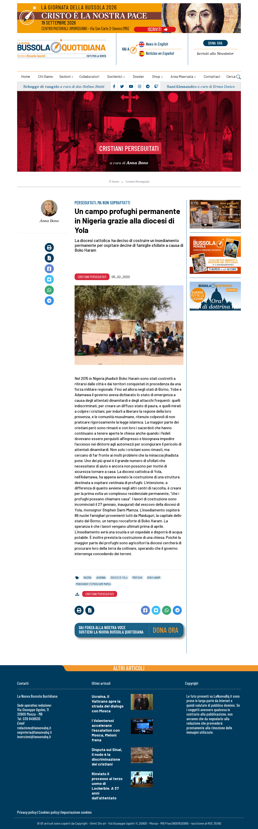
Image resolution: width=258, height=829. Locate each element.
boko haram (153, 577)
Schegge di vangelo (41, 86)
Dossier (138, 76)
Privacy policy (26, 812)
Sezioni (65, 76)
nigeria (87, 577)
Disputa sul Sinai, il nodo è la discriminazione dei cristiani (107, 756)
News (157, 43)
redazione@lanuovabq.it (34, 727)
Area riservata (182, 76)
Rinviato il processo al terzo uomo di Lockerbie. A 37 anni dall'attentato (107, 785)
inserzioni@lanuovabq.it (34, 736)
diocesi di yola (119, 577)
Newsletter (215, 53)
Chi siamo (45, 76)
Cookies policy (49, 812)
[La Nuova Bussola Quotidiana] (62, 48)
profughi (137, 577)
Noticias (160, 53)
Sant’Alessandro (182, 86)
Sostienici (114, 76)
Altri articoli (129, 667)
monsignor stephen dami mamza (93, 584)
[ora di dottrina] (215, 296)
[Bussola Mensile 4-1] (215, 214)
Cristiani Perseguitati (129, 148)
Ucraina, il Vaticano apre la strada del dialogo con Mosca (108, 703)
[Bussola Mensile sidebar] (215, 255)
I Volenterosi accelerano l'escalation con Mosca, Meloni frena (106, 730)
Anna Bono (49, 220)
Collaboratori (89, 76)
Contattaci (212, 76)
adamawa (101, 577)
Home (25, 76)
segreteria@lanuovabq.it (34, 732)
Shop (156, 76)
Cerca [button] (231, 76)
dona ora (215, 43)
